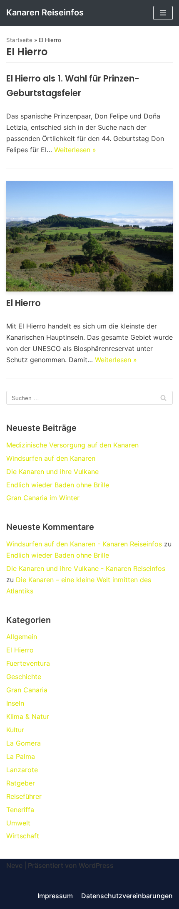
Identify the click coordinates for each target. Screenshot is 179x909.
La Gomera (23, 743)
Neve (14, 865)
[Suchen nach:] (89, 397)
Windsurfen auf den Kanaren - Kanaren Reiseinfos (84, 544)
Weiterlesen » (75, 150)
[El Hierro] (89, 236)
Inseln (15, 703)
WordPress (96, 865)
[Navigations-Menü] (163, 13)
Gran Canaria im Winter (43, 498)
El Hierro (23, 303)
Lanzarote (22, 770)
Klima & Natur (27, 716)
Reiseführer (24, 796)
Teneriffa (20, 809)
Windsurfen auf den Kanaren (50, 458)
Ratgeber (20, 783)
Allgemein (21, 636)
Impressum (55, 896)
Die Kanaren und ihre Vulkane (52, 471)
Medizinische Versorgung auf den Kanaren (72, 445)
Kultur (15, 730)
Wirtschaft (22, 836)
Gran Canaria (26, 690)
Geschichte (23, 676)
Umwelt (18, 823)
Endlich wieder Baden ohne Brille (57, 485)
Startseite (19, 40)
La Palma (20, 756)
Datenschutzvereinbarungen (127, 896)
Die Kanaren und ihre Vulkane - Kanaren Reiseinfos (85, 568)
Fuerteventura (28, 663)
